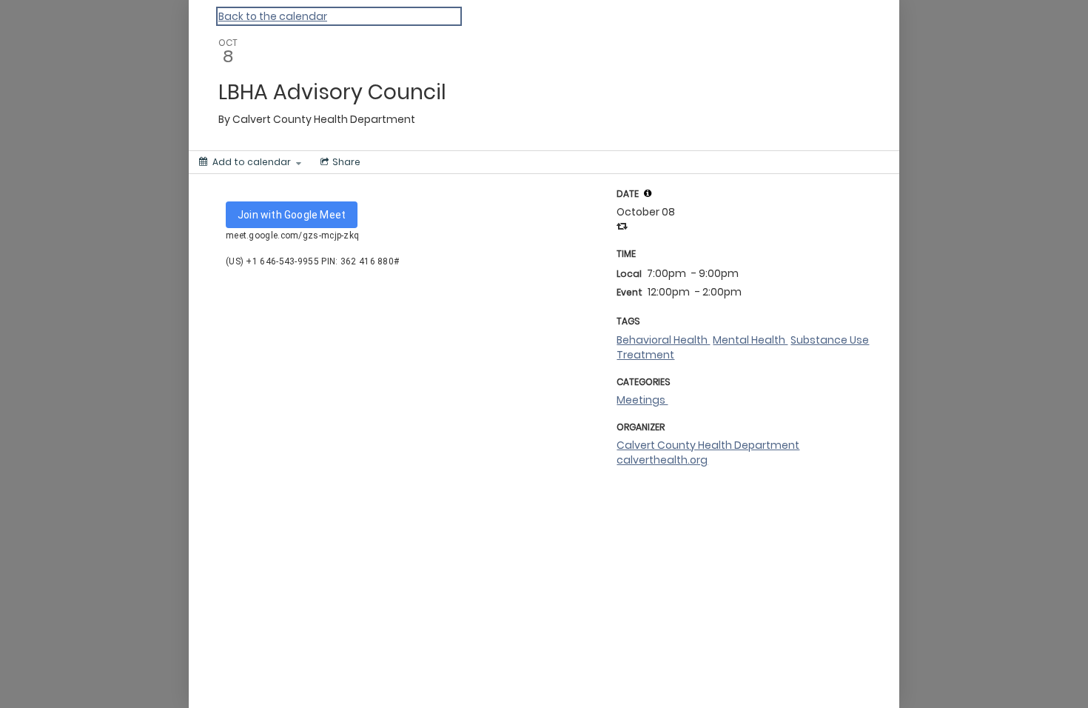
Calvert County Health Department (708, 445)
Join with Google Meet (292, 215)
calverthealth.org (662, 459)
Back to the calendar (272, 16)
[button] (647, 193)
